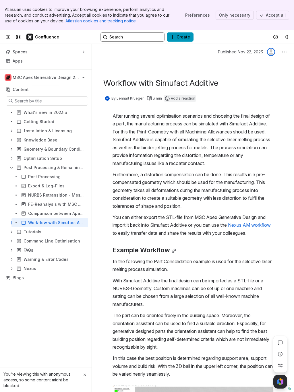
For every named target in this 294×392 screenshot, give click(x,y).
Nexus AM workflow (249, 225)
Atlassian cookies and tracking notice (100, 20)
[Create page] (280, 365)
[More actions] (83, 77)
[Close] (84, 374)
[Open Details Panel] (280, 354)
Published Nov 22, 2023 (240, 51)
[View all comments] (280, 342)
